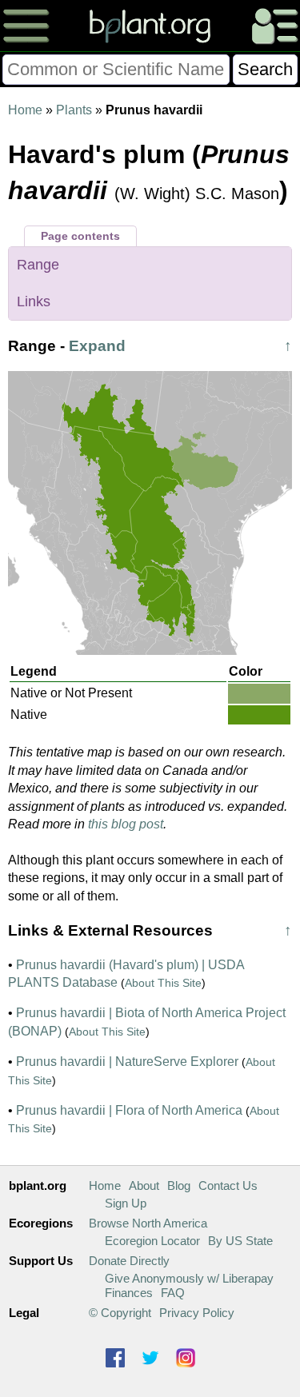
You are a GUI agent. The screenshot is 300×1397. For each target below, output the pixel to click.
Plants (74, 110)
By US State (240, 1240)
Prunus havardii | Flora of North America (129, 1110)
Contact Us (228, 1185)
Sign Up (125, 1203)
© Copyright (120, 1312)
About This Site (163, 982)
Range (38, 265)
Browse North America (148, 1223)
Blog (178, 1185)
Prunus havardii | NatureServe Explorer (127, 1061)
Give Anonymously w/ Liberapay (189, 1278)
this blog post (125, 824)
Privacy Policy (196, 1312)
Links (33, 301)
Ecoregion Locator (152, 1240)
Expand (97, 345)
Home (25, 110)
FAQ (173, 1292)
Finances (129, 1292)
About (144, 1185)
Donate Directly (129, 1260)
